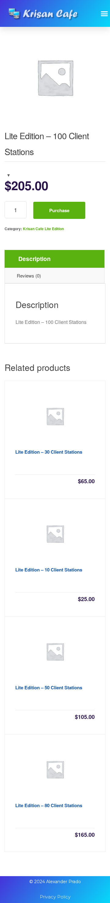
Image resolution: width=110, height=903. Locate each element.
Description (34, 259)
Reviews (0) (29, 275)
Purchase (59, 210)
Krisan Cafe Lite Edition (43, 228)
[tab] (54, 259)
